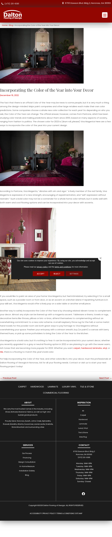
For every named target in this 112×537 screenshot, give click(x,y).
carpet (76, 348)
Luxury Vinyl (69, 386)
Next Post (105, 378)
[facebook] (83, 494)
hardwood (86, 348)
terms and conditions (63, 267)
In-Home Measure (27, 466)
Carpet (22, 386)
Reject (57, 273)
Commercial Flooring (56, 392)
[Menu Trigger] (104, 15)
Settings (74, 273)
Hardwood (37, 386)
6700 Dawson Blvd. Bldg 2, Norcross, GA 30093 (88, 3)
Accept (40, 273)
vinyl (105, 348)
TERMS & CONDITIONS (65, 513)
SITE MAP (78, 513)
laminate (97, 348)
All (83, 411)
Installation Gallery (27, 471)
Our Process (27, 453)
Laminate (53, 386)
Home (5, 25)
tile (1, 351)
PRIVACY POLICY (49, 513)
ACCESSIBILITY (36, 513)
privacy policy (42, 267)
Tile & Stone (87, 386)
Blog (11, 25)
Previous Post (8, 378)
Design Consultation (27, 462)
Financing (27, 457)
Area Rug (83, 437)
